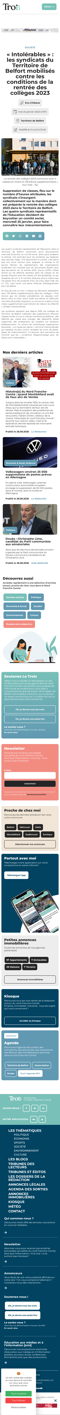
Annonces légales (26, 1184)
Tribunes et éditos (27, 1172)
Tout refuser (18, 1400)
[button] (7, 236)
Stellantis (30, 463)
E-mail (7, 770)
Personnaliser (18, 1407)
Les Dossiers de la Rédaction (26, 1178)
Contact (16, 1211)
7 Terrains (29, 967)
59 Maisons (13, 967)
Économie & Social (15, 463)
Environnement (26, 1150)
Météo (14, 1206)
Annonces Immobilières (21, 1195)
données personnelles (36, 794)
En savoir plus (11, 732)
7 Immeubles (39, 960)
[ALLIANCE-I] (30, 36)
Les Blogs (18, 1159)
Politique (10, 530)
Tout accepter (18, 1393)
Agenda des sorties (28, 1189)
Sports (19, 1142)
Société (30, 47)
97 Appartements (16, 960)
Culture (10, 383)
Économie (21, 1138)
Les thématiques (24, 1130)
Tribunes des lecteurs (21, 1165)
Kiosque (16, 1202)
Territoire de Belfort (32, 120)
